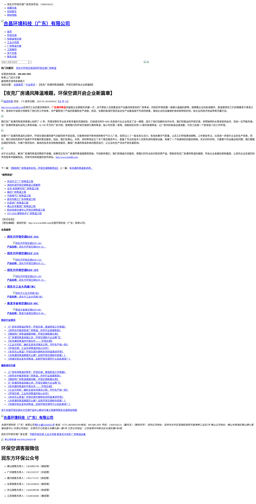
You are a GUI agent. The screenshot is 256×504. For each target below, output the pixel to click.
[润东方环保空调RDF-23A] (27, 260)
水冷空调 (25, 410)
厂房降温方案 (14, 46)
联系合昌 (12, 56)
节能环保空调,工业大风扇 (43, 434)
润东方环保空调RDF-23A (23, 253)
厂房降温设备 (78, 434)
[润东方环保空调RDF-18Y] (27, 276)
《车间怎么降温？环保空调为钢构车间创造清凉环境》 (35, 351)
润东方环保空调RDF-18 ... (26, 247)
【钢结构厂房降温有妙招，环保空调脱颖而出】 (35, 168)
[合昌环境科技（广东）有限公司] (35, 23)
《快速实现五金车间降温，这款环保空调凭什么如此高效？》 (39, 359)
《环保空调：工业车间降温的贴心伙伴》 (28, 348)
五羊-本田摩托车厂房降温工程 (23, 188)
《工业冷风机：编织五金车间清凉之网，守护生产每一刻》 (38, 344)
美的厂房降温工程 (16, 192)
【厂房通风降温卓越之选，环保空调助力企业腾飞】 (34, 337)
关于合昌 (12, 53)
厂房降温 (51, 68)
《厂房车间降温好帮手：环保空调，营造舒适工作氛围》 (36, 327)
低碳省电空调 (14, 39)
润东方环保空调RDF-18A (23, 236)
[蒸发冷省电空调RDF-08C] (27, 310)
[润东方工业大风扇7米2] (26, 293)
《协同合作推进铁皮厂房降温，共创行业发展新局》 (34, 330)
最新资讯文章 (8, 365)
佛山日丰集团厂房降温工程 (21, 206)
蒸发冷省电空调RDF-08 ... (26, 313)
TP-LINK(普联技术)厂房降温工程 (24, 213)
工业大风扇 (13, 42)
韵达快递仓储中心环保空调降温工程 (26, 210)
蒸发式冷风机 (64, 434)
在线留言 (12, 11)
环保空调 (12, 35)
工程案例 (12, 49)
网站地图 (12, 15)
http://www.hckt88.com (12, 107)
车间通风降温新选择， (81, 168)
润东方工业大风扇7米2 (21, 286)
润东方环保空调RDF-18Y (23, 270)
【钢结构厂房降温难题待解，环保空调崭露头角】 (33, 334)
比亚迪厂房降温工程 (17, 203)
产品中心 (34, 410)
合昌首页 (18, 84)
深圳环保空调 (40, 68)
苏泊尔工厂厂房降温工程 (20, 181)
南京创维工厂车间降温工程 (21, 199)
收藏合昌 (12, 8)
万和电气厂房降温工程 (19, 195)
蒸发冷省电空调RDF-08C (23, 303)
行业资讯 (30, 84)
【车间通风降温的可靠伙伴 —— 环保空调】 (30, 341)
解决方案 (44, 410)
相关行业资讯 (8, 320)
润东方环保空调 (24, 68)
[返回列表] (7, 101)
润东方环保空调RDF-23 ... (26, 263)
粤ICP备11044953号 (44, 425)
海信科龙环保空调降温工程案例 (23, 185)
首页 (9, 32)
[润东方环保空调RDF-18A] (27, 243)
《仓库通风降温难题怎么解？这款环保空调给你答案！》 (36, 355)
